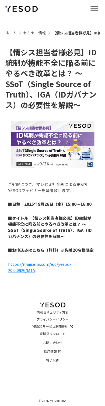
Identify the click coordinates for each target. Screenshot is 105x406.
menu (94, 9)
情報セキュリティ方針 (53, 312)
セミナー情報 (34, 32)
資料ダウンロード (52, 334)
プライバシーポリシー (52, 319)
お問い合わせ (52, 342)
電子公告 (52, 360)
